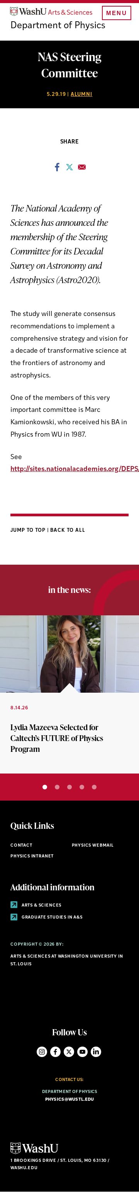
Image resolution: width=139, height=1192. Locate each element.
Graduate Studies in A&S (51, 917)
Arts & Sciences (40, 905)
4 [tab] (81, 787)
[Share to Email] (82, 169)
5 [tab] (94, 787)
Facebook (55, 1052)
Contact (21, 846)
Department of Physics (57, 26)
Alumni (81, 94)
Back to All (67, 530)
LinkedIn (96, 1052)
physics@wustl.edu (69, 1100)
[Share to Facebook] (57, 169)
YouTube (82, 1052)
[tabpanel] (69, 694)
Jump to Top (28, 530)
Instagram (42, 1052)
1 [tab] (44, 787)
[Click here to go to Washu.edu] (34, 1153)
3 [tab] (69, 787)
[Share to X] (69, 169)
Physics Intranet (32, 856)
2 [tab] (57, 787)
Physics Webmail (93, 846)
